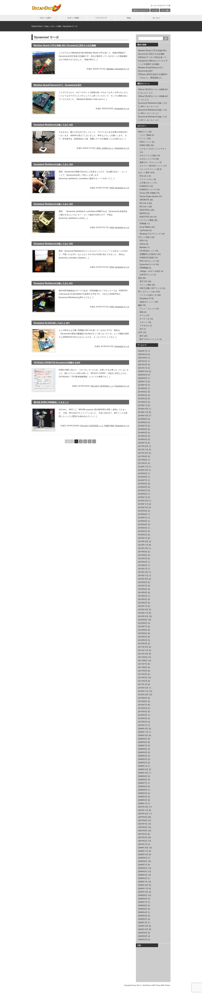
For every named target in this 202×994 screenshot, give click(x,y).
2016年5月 (142, 486)
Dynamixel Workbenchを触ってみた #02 (53, 243)
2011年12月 (143, 646)
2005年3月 (142, 915)
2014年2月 (142, 565)
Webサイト (143, 131)
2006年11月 (143, 850)
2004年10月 (143, 929)
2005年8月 (142, 898)
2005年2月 (142, 919)
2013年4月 (142, 595)
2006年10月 (143, 854)
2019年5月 (142, 391)
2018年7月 (142, 425)
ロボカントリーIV (147, 158)
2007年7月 (142, 823)
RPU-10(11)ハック (147, 260)
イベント (142, 138)
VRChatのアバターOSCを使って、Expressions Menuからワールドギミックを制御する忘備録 (153, 60)
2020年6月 (142, 378)
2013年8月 (142, 582)
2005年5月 (142, 908)
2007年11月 (143, 810)
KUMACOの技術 (147, 257)
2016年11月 (143, 466)
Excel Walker (145, 226)
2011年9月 (142, 657)
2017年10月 (143, 452)
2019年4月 (142, 395)
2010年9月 (142, 697)
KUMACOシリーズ (148, 189)
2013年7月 (142, 585)
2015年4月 (142, 527)
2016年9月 (142, 473)
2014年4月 (142, 558)
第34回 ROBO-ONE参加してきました (51, 402)
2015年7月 (142, 517)
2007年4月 (142, 833)
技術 (140, 277)
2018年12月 (143, 408)
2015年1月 (142, 537)
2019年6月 (142, 388)
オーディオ (144, 318)
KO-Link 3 (95, 386)
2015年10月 (143, 507)
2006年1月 (142, 881)
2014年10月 (143, 548)
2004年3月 (142, 939)
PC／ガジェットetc (146, 291)
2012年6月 (142, 629)
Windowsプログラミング (150, 233)
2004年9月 (142, 932)
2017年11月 (143, 449)
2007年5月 (142, 830)
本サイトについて (141, 10)
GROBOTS (144, 199)
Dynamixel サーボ (122, 68)
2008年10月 (143, 772)
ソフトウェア (101, 17)
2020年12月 (143, 371)
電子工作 (143, 281)
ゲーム (142, 315)
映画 (141, 311)
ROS (99, 148)
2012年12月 (143, 609)
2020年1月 (142, 381)
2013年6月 (142, 589)
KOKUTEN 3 (145, 209)
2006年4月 (142, 874)
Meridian (110, 68)
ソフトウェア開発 (145, 220)
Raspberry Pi (145, 298)
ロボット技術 (73, 17)
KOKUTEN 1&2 (146, 216)
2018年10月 (143, 415)
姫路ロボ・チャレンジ (149, 162)
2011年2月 (142, 680)
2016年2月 (142, 493)
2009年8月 (142, 742)
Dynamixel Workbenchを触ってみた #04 (53, 164)
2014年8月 (142, 555)
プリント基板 (145, 284)
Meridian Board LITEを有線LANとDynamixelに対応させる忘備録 (65, 45)
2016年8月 (142, 476)
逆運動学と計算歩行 (148, 254)
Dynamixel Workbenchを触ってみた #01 (53, 283)
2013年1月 (142, 606)
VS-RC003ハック (107, 386)
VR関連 (143, 223)
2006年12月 (143, 847)
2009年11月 (143, 731)
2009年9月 (142, 738)
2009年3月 (142, 759)
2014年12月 (143, 541)
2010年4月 (142, 714)
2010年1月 (142, 725)
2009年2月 (142, 762)
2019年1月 (142, 405)
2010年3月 (142, 718)
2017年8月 (142, 459)
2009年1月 (142, 765)
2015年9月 (142, 510)
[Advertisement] (153, 964)
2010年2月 (142, 721)
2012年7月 (142, 626)
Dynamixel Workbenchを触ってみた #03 (53, 203)
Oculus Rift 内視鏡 (148, 192)
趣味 (140, 305)
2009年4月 (142, 755)
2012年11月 (143, 612)
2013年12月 (143, 572)
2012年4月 (142, 636)
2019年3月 (142, 398)
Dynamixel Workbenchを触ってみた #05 (53, 124)
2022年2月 (142, 354)
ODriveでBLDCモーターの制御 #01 (153, 89)
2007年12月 (143, 806)
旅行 (141, 335)
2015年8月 (142, 514)
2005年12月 (143, 885)
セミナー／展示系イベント (151, 165)
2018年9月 (142, 418)
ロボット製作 (144, 172)
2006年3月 (142, 878)
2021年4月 (142, 361)
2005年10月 (143, 891)
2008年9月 (142, 776)
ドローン (143, 322)
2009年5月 (142, 752)
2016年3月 (142, 490)
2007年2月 (142, 840)
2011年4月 (142, 674)
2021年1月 (142, 367)
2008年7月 (142, 782)
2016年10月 (143, 469)
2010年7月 (142, 704)
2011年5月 (142, 670)
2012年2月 (142, 643)
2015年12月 (143, 500)
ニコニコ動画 (145, 135)
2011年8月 (142, 660)
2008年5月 (142, 789)
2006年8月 (142, 861)
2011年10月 (143, 653)
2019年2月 (142, 401)
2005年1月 (142, 922)
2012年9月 (142, 619)
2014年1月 (142, 568)
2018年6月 (142, 429)
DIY (141, 328)
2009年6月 (142, 748)
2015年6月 (142, 520)
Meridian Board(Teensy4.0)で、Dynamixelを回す (58, 84)
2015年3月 (142, 531)
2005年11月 (143, 888)
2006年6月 (142, 867)
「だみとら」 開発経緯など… (151, 77)
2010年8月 (142, 701)
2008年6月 (142, 786)
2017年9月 (142, 456)
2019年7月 (142, 384)
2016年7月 (142, 480)
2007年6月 (142, 827)
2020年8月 (142, 374)
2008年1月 (142, 803)
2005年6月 (142, 905)
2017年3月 (142, 463)
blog (129, 17)
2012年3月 (142, 640)
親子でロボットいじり (149, 339)
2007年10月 (143, 813)
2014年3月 (142, 561)
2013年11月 (143, 575)
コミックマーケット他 (149, 169)
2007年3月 (142, 837)
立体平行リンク (146, 274)
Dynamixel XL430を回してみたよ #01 (52, 322)
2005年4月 (142, 912)
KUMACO (144, 186)
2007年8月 (142, 820)
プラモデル (144, 325)
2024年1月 (142, 350)
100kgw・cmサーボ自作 (150, 271)
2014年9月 (142, 551)
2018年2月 (142, 439)
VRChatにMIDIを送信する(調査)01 (153, 74)
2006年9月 (142, 857)
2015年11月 (143, 503)
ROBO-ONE (109, 425)
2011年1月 (142, 684)
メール (154, 10)
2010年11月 (143, 691)
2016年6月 (142, 483)
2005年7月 (142, 902)
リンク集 (165, 10)
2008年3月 (142, 796)
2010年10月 (143, 694)
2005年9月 (142, 895)
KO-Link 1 (144, 206)
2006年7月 (142, 864)
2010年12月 (143, 687)
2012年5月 (142, 633)
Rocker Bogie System (149, 196)
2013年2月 (142, 602)
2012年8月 (142, 623)
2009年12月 (143, 728)
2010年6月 (142, 708)
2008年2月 (142, 799)
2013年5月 (142, 592)
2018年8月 (142, 422)
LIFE (140, 332)
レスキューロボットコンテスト (153, 148)
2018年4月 (142, 435)
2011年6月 (142, 667)
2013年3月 (142, 599)
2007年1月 (142, 844)
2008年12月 (143, 769)
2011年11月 (143, 650)
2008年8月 (142, 779)
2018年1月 (142, 442)
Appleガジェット (147, 301)
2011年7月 (142, 663)
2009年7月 (142, 745)
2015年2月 (142, 534)
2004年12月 (143, 925)
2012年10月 (143, 616)
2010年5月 (142, 711)
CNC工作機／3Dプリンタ (150, 288)
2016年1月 (142, 497)
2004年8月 (142, 936)
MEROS (143, 213)
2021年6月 (142, 357)
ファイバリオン (146, 179)
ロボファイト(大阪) (148, 155)
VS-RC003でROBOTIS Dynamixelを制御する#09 (57, 362)
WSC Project (165, 985)
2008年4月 (142, 793)
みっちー (156, 17)
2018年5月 (142, 432)
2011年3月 (142, 677)
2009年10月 (143, 735)
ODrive (143, 243)
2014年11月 (143, 544)
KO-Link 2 (144, 203)
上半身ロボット (107, 148)
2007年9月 (142, 816)
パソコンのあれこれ (148, 294)
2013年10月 (143, 578)
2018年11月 (143, 412)
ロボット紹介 (45, 17)
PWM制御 (144, 267)
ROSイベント (145, 141)
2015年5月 (142, 524)
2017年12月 (143, 446)
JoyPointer (144, 230)
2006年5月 (142, 871)
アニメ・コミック (147, 308)
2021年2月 (142, 364)
